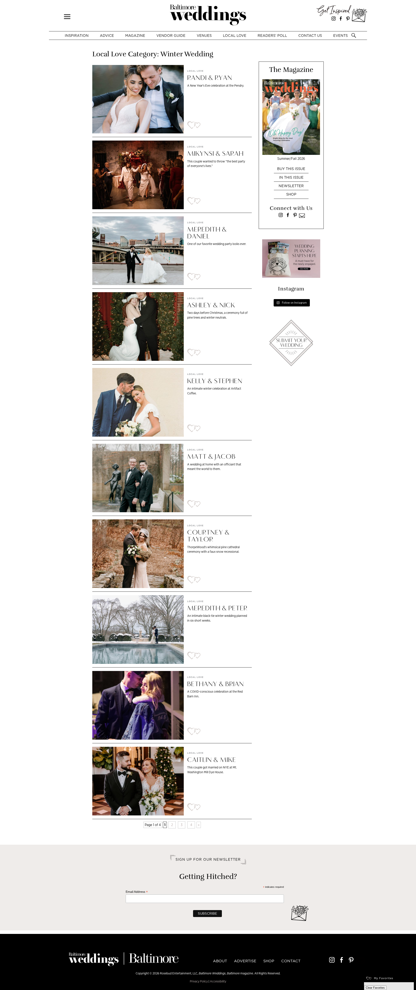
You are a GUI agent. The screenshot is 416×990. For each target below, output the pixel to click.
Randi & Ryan (209, 78)
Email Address (137, 892)
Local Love (234, 35)
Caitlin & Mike (211, 760)
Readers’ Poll (272, 35)
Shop (291, 194)
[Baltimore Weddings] (208, 15)
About (220, 961)
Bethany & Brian (215, 684)
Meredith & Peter (217, 608)
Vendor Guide (170, 35)
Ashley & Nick (212, 305)
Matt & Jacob (211, 457)
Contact (291, 961)
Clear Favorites (375, 987)
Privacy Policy (199, 981)
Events (340, 35)
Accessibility (218, 981)
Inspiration (77, 35)
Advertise (245, 961)
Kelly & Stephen (214, 381)
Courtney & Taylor (208, 536)
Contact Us (310, 35)
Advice (107, 35)
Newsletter (291, 185)
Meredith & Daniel (207, 233)
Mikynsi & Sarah (215, 154)
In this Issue (291, 177)
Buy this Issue (291, 168)
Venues (204, 35)
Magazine (135, 35)
